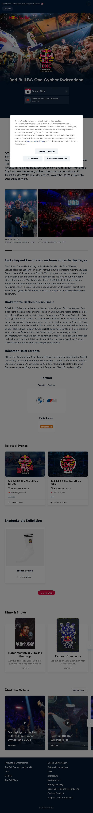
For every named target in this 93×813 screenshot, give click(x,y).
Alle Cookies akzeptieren (57, 158)
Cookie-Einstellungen (46, 151)
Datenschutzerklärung (35, 141)
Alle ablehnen (32, 158)
